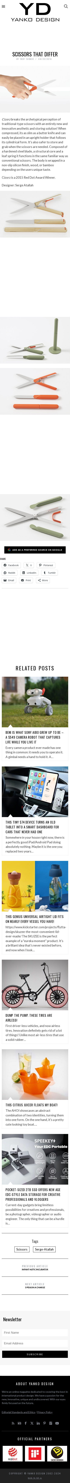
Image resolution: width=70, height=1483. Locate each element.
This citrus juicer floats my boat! (32, 1105)
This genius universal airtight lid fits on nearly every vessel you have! (35, 919)
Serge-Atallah (44, 1249)
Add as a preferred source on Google (37, 549)
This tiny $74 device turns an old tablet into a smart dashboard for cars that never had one (32, 827)
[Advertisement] (35, 37)
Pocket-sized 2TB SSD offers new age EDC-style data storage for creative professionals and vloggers (33, 1194)
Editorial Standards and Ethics (18, 1412)
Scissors (21, 1249)
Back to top (34, 1478)
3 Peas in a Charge (35, 1285)
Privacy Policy (44, 1412)
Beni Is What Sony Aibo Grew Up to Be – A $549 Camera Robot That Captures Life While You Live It (35, 737)
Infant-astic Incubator (35, 1267)
